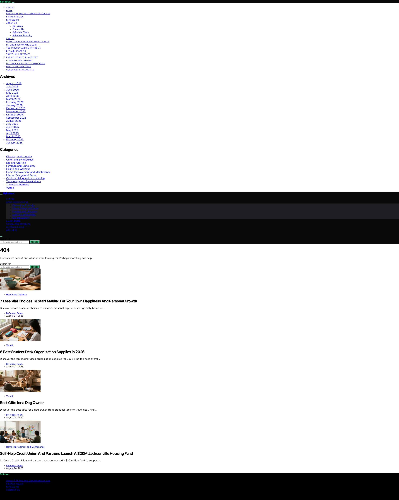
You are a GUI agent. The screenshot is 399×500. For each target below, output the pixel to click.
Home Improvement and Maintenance (27, 42)
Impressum (12, 20)
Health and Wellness (18, 66)
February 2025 (15, 139)
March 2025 (13, 136)
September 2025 (16, 117)
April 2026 (12, 95)
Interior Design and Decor (21, 45)
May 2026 (12, 92)
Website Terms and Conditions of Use (28, 13)
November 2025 (16, 111)
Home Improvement (17, 202)
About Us (11, 23)
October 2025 (14, 114)
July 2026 (12, 86)
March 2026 (13, 98)
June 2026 (12, 89)
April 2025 (12, 133)
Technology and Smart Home (23, 48)
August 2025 (14, 120)
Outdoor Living (15, 227)
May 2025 (12, 130)
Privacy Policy (15, 17)
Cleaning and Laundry (19, 60)
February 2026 (15, 102)
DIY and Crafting (16, 51)
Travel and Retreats (18, 54)
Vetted (10, 7)
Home (9, 10)
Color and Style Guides (20, 70)
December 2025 (15, 108)
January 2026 (14, 105)
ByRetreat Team (20, 32)
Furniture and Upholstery (22, 57)
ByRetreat (5, 1)
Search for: (5, 238)
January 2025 (14, 142)
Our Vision (17, 26)
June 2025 (12, 127)
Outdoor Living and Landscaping (25, 63)
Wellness (11, 230)
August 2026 (14, 83)
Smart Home (13, 221)
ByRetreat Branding (22, 35)
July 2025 (12, 123)
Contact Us (18, 29)
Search (34, 242)
